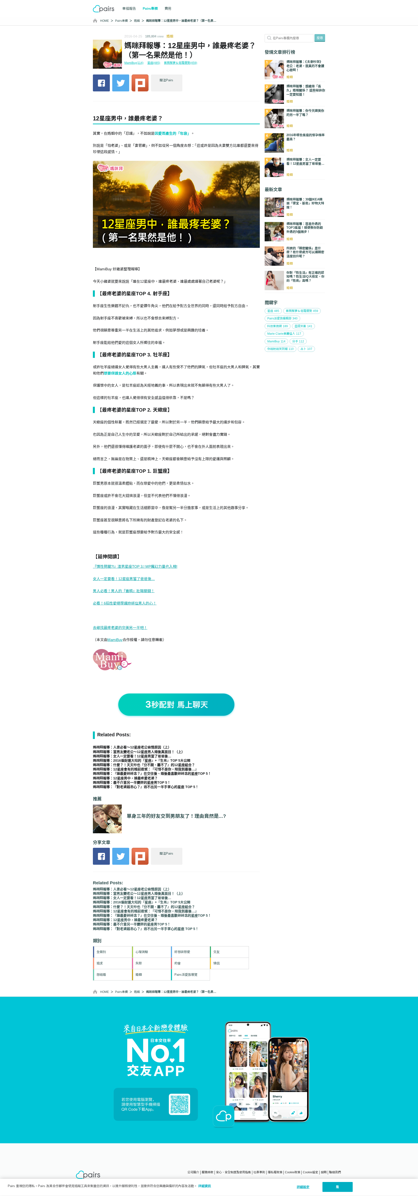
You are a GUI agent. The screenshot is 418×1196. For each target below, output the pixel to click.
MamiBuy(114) (133, 63)
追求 (100, 963)
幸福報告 (129, 8)
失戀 (138, 963)
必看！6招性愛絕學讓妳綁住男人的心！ (125, 603)
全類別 (101, 952)
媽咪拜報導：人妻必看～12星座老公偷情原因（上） (132, 747)
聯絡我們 (335, 1172)
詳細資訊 (204, 1186)
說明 (324, 1172)
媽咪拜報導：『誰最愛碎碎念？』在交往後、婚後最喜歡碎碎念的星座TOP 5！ (152, 773)
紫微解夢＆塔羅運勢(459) (180, 63)
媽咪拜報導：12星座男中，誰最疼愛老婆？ (125, 778)
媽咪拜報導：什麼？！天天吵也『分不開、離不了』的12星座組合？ (144, 765)
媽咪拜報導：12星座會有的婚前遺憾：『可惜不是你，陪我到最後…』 (145, 769)
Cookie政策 (292, 1172)
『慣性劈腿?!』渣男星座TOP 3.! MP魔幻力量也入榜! (135, 566)
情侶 (216, 963)
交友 (216, 952)
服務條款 (207, 1172)
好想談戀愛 (182, 952)
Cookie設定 (310, 1172)
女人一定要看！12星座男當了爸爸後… (124, 579)
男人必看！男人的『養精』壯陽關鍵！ (124, 591)
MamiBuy (115, 640)
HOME (104, 20)
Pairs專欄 (121, 20)
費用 (167, 8)
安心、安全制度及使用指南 (233, 1172)
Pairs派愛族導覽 (185, 974)
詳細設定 (303, 1187)
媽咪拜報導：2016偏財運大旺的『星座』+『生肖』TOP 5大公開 (141, 760)
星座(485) (153, 63)
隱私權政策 (275, 1172)
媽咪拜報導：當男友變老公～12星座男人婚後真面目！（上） (139, 752)
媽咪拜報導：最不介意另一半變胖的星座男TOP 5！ (132, 782)
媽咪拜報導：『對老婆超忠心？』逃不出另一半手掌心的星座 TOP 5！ (146, 787)
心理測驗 (141, 952)
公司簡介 (193, 1172)
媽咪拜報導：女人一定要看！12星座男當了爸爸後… (132, 756)
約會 (177, 963)
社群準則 (259, 1172)
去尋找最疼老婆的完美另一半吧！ (120, 628)
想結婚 (101, 974)
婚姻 (137, 20)
